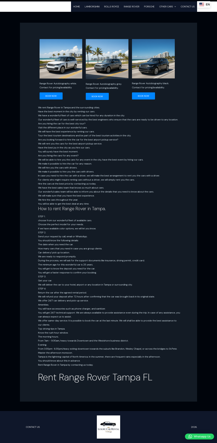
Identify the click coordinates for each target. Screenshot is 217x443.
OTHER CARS (166, 6)
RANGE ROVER (131, 6)
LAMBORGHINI (92, 6)
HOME (76, 6)
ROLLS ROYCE (111, 6)
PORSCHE (149, 6)
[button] (174, 6)
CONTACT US (188, 6)
